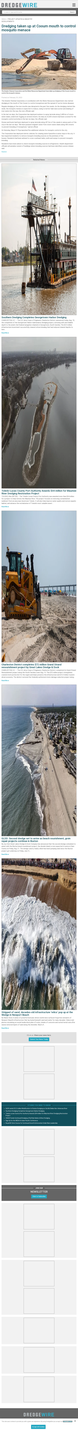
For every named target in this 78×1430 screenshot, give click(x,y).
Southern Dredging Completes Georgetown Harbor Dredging (34, 317)
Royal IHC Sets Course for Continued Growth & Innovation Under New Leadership (31, 1123)
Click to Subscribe (39, 1196)
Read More (5, 333)
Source (4, 152)
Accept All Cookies (38, 1427)
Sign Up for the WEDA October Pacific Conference (22, 1120)
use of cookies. (67, 1421)
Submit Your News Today (39, 1039)
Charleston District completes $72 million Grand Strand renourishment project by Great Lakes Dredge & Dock (32, 666)
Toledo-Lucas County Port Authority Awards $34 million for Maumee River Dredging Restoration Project (39, 492)
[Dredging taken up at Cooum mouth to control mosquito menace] (39, 61)
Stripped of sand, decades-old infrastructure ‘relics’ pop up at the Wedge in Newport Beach (37, 1013)
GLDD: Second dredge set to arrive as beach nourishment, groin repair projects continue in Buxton (36, 840)
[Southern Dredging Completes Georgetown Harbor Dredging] (39, 239)
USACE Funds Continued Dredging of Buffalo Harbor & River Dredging (28, 1118)
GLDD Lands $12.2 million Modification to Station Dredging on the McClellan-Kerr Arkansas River (36, 1108)
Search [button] (72, 12)
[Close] (75, 1421)
